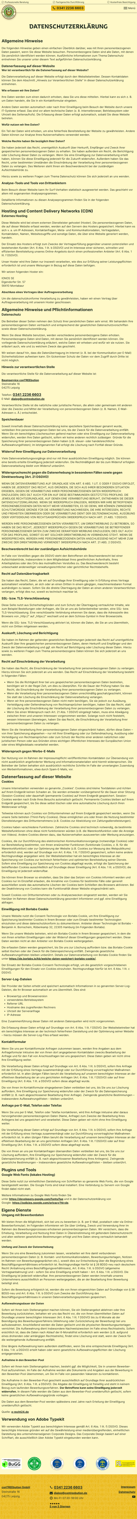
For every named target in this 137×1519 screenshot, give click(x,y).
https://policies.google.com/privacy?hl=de (40, 1202)
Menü (131, 8)
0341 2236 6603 (27, 394)
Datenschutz (127, 1492)
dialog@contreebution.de (28, 398)
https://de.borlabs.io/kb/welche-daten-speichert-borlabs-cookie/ (52, 958)
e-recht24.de (20, 1411)
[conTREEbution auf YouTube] (133, 1496)
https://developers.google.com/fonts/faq (36, 1199)
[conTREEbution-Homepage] (9, 12)
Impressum (128, 1486)
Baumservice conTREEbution (20, 380)
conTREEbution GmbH (16, 1487)
